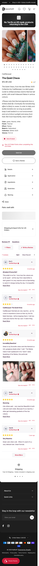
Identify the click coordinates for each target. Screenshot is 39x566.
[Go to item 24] (28, 67)
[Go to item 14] (4, 67)
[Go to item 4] (11, 64)
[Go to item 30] (20, 69)
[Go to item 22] (23, 67)
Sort (18, 255)
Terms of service (22, 552)
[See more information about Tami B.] (31, 428)
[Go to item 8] (21, 64)
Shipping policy (31, 552)
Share (7, 201)
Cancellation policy (19, 555)
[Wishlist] (24, 9)
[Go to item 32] (25, 69)
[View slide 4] (22, 476)
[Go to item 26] (33, 67)
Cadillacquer (7, 74)
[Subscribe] (32, 517)
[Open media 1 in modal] (24, 34)
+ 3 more (30, 379)
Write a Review (29, 248)
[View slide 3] (20, 476)
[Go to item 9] (23, 64)
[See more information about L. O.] (31, 333)
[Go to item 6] (16, 64)
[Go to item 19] (16, 67)
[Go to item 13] (33, 64)
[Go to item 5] (14, 64)
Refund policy (5, 552)
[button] (11, 371)
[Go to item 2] (7, 64)
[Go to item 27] (13, 69)
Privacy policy (13, 552)
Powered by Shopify (24, 550)
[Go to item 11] (28, 64)
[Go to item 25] (31, 67)
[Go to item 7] (19, 64)
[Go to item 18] (14, 67)
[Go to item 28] (15, 69)
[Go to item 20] (19, 67)
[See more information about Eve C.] (31, 262)
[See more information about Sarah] (31, 393)
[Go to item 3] (9, 64)
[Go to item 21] (21, 67)
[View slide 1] (15, 476)
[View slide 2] (17, 476)
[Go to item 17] (11, 67)
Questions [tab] (15, 242)
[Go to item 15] (7, 67)
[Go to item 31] (22, 69)
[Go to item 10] (26, 64)
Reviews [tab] (6, 242)
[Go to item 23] (26, 67)
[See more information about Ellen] (31, 297)
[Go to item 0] (4, 64)
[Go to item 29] (17, 69)
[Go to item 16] (9, 67)
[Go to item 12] (31, 64)
